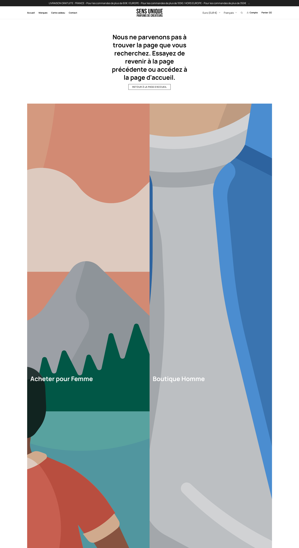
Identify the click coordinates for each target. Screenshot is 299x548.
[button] (242, 13)
